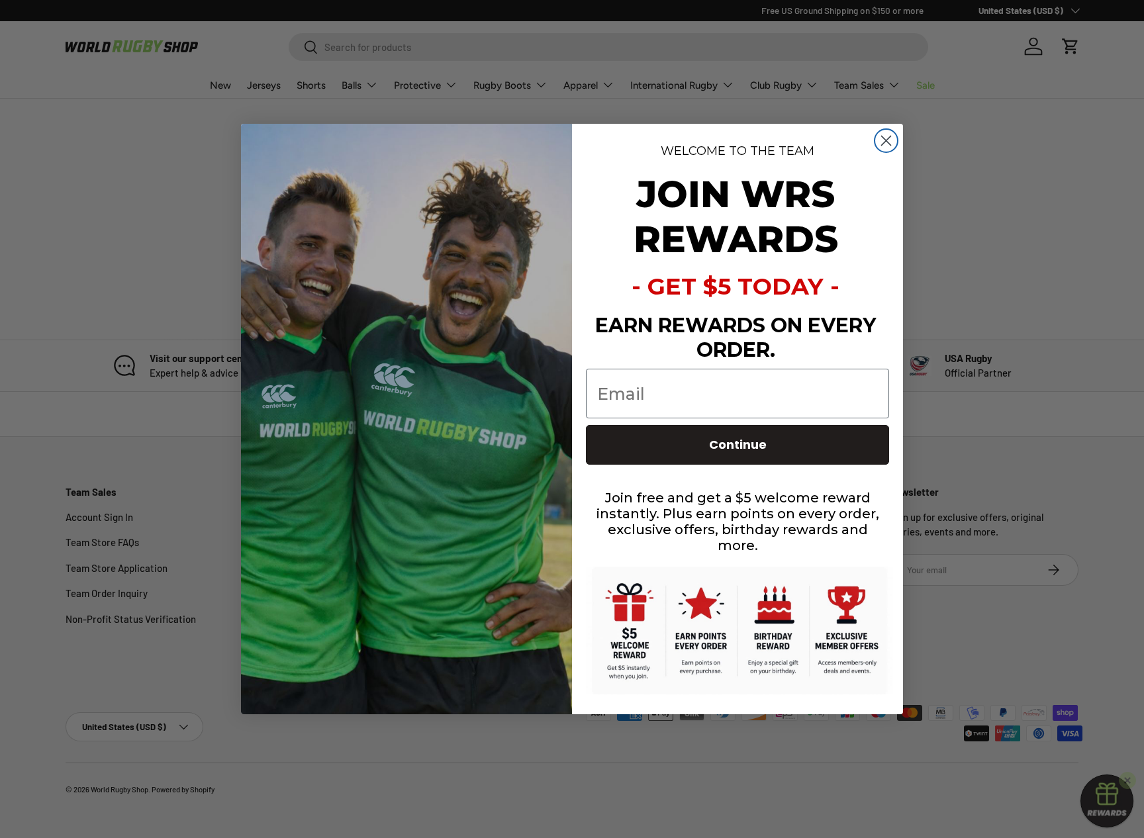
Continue (738, 444)
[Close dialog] (886, 140)
